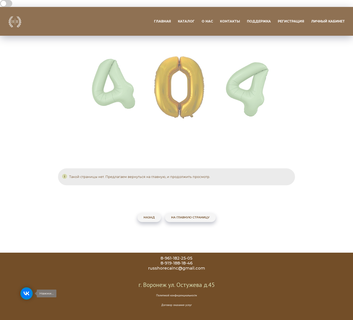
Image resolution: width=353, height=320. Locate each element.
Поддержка (259, 21)
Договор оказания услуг (176, 305)
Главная (162, 21)
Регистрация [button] (291, 21)
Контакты (230, 21)
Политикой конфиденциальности (176, 295)
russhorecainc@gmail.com (176, 268)
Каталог (186, 21)
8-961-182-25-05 (176, 258)
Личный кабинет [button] (328, 21)
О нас (207, 21)
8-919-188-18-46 (176, 263)
